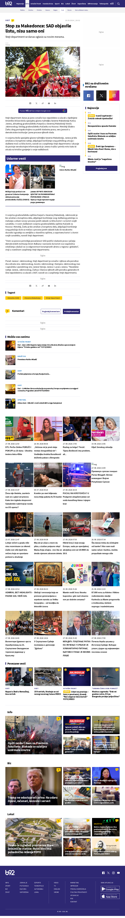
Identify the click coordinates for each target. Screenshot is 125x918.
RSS (71, 899)
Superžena (24, 892)
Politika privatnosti (78, 892)
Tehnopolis (39, 886)
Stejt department (53, 298)
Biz (6, 889)
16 (13, 342)
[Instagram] (114, 95)
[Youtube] (118, 873)
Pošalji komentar (71, 311)
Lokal (36, 892)
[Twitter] (101, 95)
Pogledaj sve (101, 168)
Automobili (38, 889)
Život (7, 892)
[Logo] (8, 4)
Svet (7, 20)
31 (13, 400)
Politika (12, 739)
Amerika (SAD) (14, 298)
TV (55, 886)
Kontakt (73, 902)
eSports (37, 883)
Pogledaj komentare (51, 311)
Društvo (22, 356)
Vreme (56, 892)
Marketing (74, 883)
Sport (7, 886)
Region (68, 746)
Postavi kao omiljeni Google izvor (35, 111)
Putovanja (24, 886)
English (57, 889)
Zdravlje (23, 883)
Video (56, 883)
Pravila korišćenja (78, 889)
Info (7, 883)
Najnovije (20, 4)
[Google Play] (110, 889)
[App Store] (110, 896)
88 (13, 357)
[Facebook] (88, 95)
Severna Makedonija (33, 298)
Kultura (23, 889)
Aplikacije (74, 895)
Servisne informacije (75, 848)
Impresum (74, 886)
